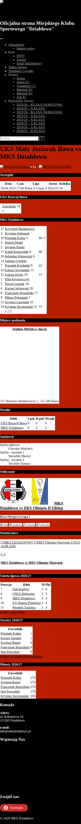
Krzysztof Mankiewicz (20, 229)
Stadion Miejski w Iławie (29, 329)
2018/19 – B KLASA (31, 131)
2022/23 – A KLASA (31, 116)
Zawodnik (9, 206)
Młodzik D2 (25, 93)
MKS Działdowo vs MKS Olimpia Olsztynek (32, 562)
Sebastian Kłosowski (18, 256)
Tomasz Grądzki (15, 261)
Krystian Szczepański (19, 306)
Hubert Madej (14, 242)
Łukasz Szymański (17, 270)
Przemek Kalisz (15, 238)
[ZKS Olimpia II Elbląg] (40, 503)
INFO (21, 56)
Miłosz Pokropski (16, 297)
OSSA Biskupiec (23, 594)
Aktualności (16, 44)
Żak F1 (21, 97)
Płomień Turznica (24, 607)
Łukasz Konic (14, 274)
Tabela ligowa (17, 67)
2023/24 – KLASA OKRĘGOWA (39, 112)
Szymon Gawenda (17, 302)
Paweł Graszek (15, 284)
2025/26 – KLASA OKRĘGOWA (39, 104)
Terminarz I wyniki (20, 71)
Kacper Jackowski (17, 288)
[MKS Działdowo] (13, 503)
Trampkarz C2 (26, 86)
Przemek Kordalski (17, 265)
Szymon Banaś (15, 247)
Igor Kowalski (10, 652)
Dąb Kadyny (20, 589)
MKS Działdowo (23, 12)
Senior (21, 78)
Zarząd (21, 59)
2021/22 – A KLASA (31, 119)
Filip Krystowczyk (17, 279)
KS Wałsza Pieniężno (26, 603)
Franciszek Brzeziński (19, 293)
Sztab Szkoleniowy (29, 63)
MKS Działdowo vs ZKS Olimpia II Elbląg (31, 505)
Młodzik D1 (25, 89)
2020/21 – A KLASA (31, 123)
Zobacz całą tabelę (12, 612)
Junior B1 (23, 82)
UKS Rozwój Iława (14, 423)
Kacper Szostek (11, 638)
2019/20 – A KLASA (31, 127)
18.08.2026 (8, 546)
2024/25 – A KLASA (31, 108)
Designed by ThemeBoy (16, 822)
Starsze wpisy (26, 48)
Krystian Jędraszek (17, 233)
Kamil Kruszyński (17, 251)
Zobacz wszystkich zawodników (21, 656)
